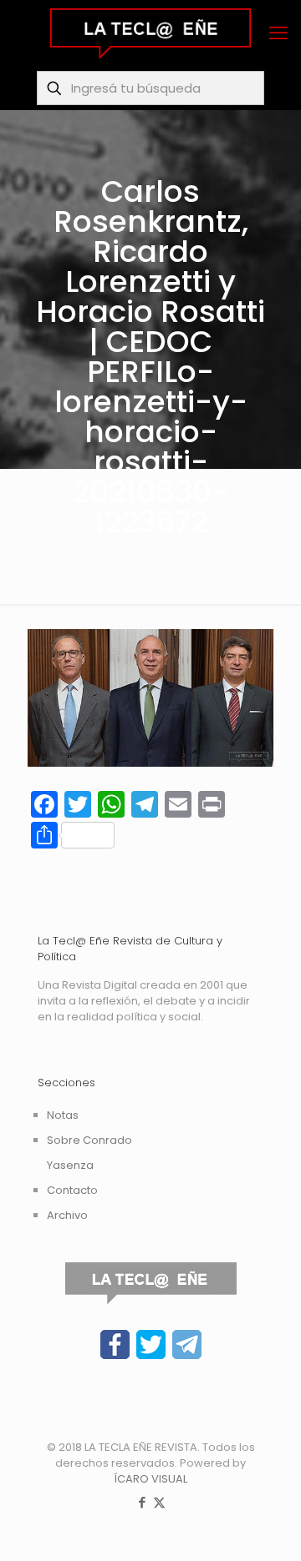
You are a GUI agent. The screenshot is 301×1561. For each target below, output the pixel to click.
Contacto (72, 1190)
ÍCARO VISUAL (150, 1479)
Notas (63, 1115)
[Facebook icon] (141, 1502)
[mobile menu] (278, 33)
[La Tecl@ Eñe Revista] (150, 33)
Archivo (67, 1215)
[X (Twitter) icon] (159, 1502)
